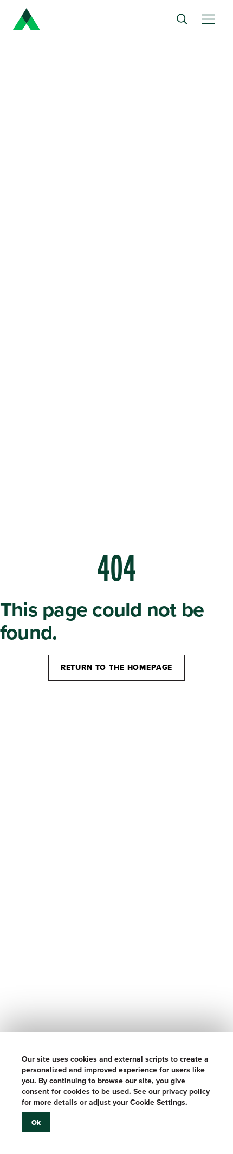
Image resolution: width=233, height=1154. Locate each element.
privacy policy (186, 1091)
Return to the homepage (116, 667)
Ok (36, 1122)
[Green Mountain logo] (26, 19)
